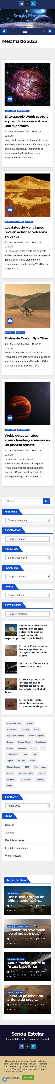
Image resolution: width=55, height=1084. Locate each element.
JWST (34, 755)
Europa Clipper (24, 742)
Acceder (9, 832)
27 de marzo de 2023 (18, 242)
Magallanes (10, 222)
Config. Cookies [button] (12, 1077)
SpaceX (41, 773)
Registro (9, 825)
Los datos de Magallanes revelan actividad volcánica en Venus (26, 232)
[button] (44, 31)
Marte (32, 761)
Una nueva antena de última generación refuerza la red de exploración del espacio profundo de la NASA (26, 632)
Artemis (30, 723)
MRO (27, 767)
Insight (34, 748)
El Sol (36, 730)
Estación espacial (36, 736)
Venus (20, 222)
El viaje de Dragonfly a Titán (26, 338)
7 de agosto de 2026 (21, 1005)
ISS (43, 748)
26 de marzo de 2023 (18, 344)
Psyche (10, 773)
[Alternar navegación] (25, 31)
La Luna (21, 761)
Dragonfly (10, 332)
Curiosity (25, 730)
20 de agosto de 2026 (22, 972)
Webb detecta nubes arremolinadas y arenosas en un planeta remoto (27, 440)
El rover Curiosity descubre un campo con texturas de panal (33, 703)
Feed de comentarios (16, 848)
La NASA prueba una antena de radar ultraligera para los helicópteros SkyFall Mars (25, 686)
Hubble (10, 748)
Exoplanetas (41, 742)
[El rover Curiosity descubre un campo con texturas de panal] (11, 704)
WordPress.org (13, 856)
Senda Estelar (27, 16)
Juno (25, 755)
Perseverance (40, 767)
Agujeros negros (14, 723)
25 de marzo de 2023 (18, 450)
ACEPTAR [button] (28, 1077)
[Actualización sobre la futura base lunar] (11, 668)
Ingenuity (22, 748)
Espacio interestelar (15, 736)
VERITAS (29, 222)
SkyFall (19, 992)
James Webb (10, 111)
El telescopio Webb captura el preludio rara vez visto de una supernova (26, 121)
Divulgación (13, 893)
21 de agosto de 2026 (22, 939)
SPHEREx (11, 780)
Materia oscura (13, 767)
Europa (10, 742)
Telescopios (23, 111)
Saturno (20, 332)
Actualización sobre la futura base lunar (26, 965)
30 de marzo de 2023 (18, 131)
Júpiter (10, 761)
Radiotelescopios (26, 773)
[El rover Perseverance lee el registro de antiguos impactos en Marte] (11, 650)
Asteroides (11, 730)
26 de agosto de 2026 (22, 906)
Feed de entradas (14, 840)
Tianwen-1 (40, 780)
